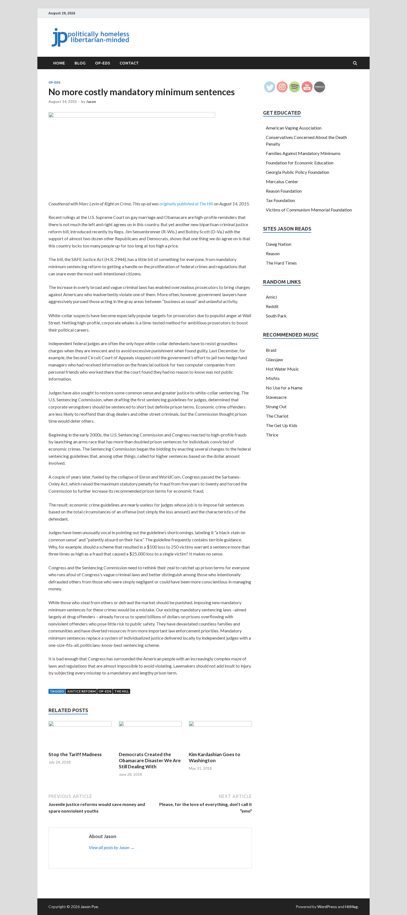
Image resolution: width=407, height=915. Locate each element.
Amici (271, 296)
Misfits (273, 378)
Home (59, 63)
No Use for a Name (284, 387)
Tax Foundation (280, 200)
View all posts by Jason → (112, 847)
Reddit (272, 306)
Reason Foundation (284, 190)
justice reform (81, 691)
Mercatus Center (282, 181)
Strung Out (276, 406)
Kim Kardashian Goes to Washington (214, 757)
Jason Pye (89, 906)
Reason (273, 253)
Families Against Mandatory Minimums (303, 153)
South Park (276, 315)
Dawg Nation (278, 244)
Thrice (272, 434)
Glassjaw (274, 359)
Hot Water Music (282, 368)
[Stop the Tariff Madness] (80, 724)
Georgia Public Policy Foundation (297, 172)
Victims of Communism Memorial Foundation (309, 209)
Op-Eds (102, 63)
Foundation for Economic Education (299, 162)
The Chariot (277, 415)
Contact (129, 63)
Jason (91, 101)
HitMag (351, 906)
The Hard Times (281, 262)
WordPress (327, 906)
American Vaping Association (293, 127)
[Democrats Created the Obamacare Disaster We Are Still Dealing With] (150, 724)
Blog (80, 63)
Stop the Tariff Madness (75, 754)
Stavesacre (276, 397)
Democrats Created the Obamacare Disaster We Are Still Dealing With (150, 760)
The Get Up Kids (281, 425)
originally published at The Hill (186, 203)
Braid (271, 350)
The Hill (121, 691)
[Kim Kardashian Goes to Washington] (220, 724)
